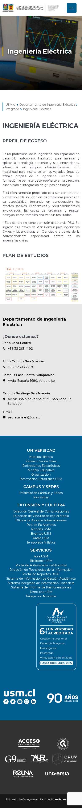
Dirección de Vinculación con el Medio (41, 516)
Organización (41, 474)
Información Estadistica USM (41, 479)
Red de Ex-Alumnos (41, 525)
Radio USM (41, 538)
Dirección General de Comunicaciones (41, 511)
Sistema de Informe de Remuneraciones (41, 587)
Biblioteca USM (41, 561)
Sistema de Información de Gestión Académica (41, 578)
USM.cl (10, 105)
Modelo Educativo (41, 470)
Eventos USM (41, 534)
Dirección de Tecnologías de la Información (41, 570)
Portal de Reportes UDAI (41, 574)
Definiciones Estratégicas (41, 466)
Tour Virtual (41, 497)
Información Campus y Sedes (41, 493)
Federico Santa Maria (41, 461)
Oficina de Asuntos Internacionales (41, 520)
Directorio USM (41, 592)
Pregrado (12, 109)
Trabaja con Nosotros (41, 596)
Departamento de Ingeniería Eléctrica (47, 105)
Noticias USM (41, 529)
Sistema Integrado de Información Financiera (41, 583)
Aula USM (41, 556)
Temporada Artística (41, 542)
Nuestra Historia (41, 457)
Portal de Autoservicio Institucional (41, 565)
